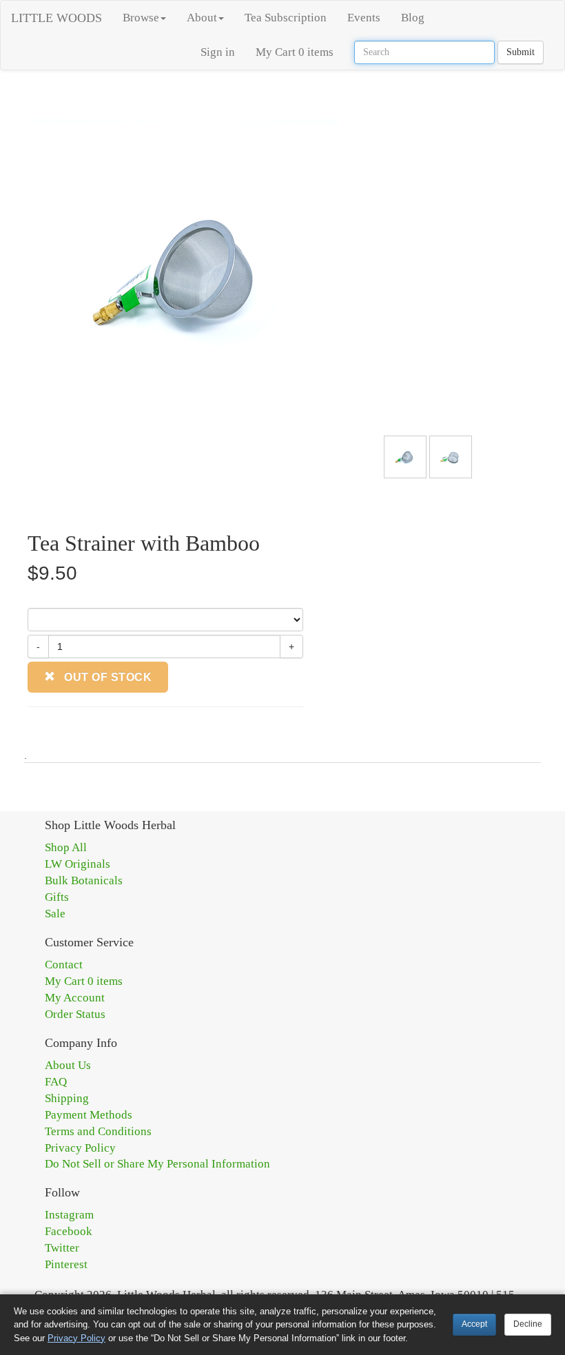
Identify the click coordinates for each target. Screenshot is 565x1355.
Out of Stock (106, 677)
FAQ (56, 1081)
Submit (520, 52)
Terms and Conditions (98, 1131)
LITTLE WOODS (56, 18)
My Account (75, 997)
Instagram (69, 1214)
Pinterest (66, 1264)
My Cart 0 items (294, 52)
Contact (64, 964)
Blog (412, 17)
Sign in (218, 52)
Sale (55, 913)
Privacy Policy (80, 1147)
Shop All (66, 847)
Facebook (68, 1231)
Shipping (67, 1098)
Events (363, 17)
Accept (474, 1324)
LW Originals (77, 863)
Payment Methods (88, 1114)
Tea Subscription (286, 17)
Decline (527, 1324)
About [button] (202, 17)
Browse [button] (141, 17)
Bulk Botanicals (84, 880)
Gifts (57, 897)
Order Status (75, 1014)
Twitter (62, 1247)
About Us (68, 1065)
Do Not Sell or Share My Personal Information (157, 1163)
